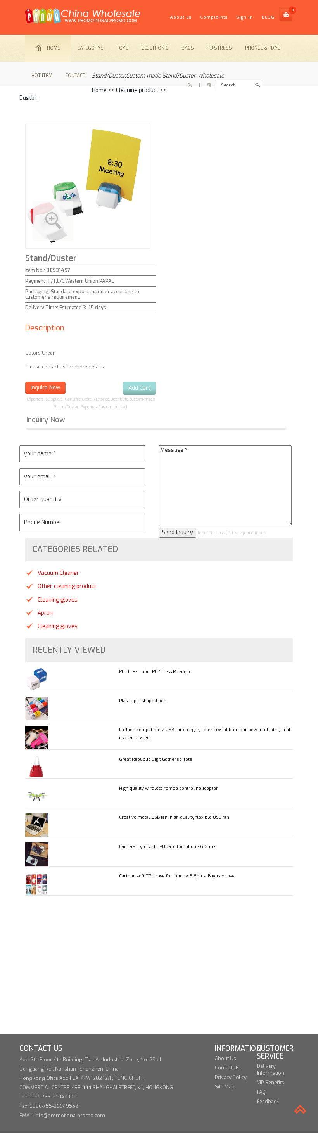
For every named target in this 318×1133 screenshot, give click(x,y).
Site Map (225, 1086)
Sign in (244, 17)
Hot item (41, 76)
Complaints (214, 17)
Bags (187, 48)
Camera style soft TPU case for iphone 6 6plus (167, 846)
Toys (122, 48)
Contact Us (227, 1067)
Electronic (155, 48)
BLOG (268, 17)
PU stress (219, 48)
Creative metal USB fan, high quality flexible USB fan (174, 817)
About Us (225, 1058)
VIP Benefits (270, 1082)
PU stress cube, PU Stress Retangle (155, 672)
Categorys (90, 48)
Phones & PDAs (262, 48)
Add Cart (139, 388)
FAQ (261, 1092)
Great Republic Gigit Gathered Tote (155, 759)
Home (53, 48)
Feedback (267, 1101)
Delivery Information (270, 1069)
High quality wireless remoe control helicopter (168, 788)
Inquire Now (45, 387)
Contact (75, 76)
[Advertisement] (159, 979)
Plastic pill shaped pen (142, 701)
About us (181, 17)
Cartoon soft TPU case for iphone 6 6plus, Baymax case (177, 876)
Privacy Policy (231, 1077)
